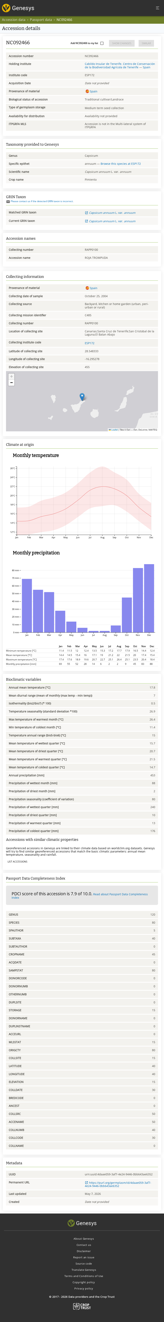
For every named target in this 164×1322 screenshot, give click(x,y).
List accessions (17, 861)
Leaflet (114, 429)
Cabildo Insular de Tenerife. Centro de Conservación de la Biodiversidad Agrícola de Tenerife (120, 65)
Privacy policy (83, 1288)
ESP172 (89, 343)
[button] (82, 397)
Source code (84, 1263)
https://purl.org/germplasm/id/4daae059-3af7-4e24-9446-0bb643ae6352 (118, 1184)
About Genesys (84, 1238)
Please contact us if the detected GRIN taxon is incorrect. (42, 201)
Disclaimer (84, 1251)
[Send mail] (8, 202)
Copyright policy (84, 1282)
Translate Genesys (84, 1270)
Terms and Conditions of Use (83, 1276)
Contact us (84, 1245)
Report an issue (83, 1257)
